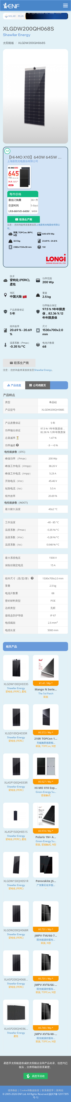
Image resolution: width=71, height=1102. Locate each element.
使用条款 (12, 1090)
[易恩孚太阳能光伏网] (11, 7)
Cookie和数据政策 (29, 1090)
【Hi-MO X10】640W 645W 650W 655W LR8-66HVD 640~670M (35, 157)
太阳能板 (8, 43)
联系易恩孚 (48, 1090)
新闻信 (59, 1090)
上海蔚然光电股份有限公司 (22, 161)
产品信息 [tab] (15, 385)
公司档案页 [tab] (39, 385)
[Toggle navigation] (65, 3)
